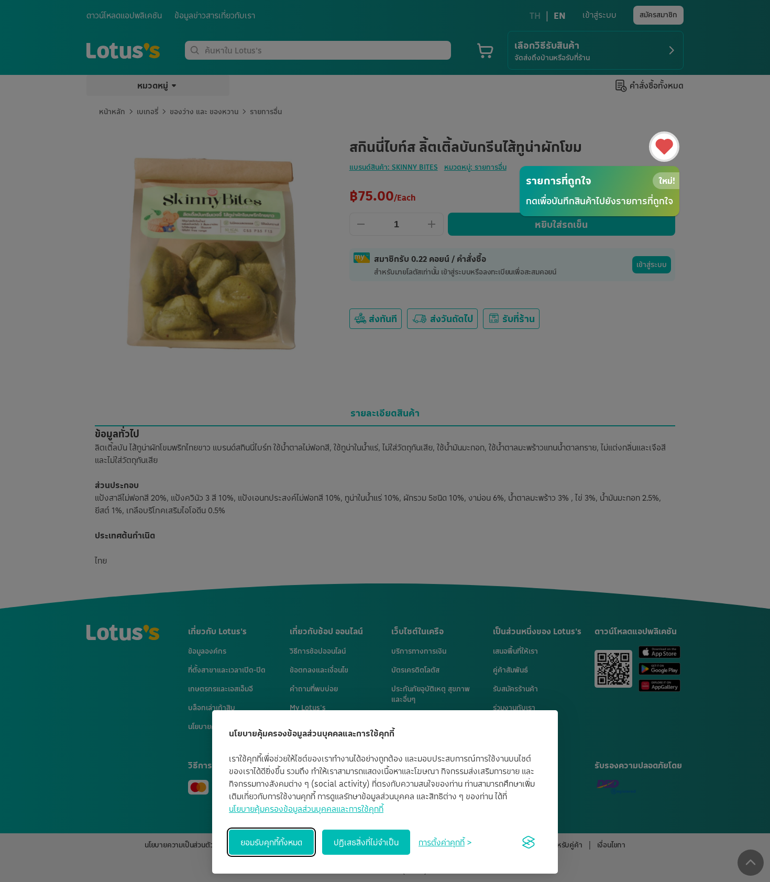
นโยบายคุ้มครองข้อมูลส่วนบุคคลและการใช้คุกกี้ (306, 808)
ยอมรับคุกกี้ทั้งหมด (271, 842)
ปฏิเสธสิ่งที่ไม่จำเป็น (366, 842)
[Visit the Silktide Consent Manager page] (528, 842)
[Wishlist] (664, 147)
